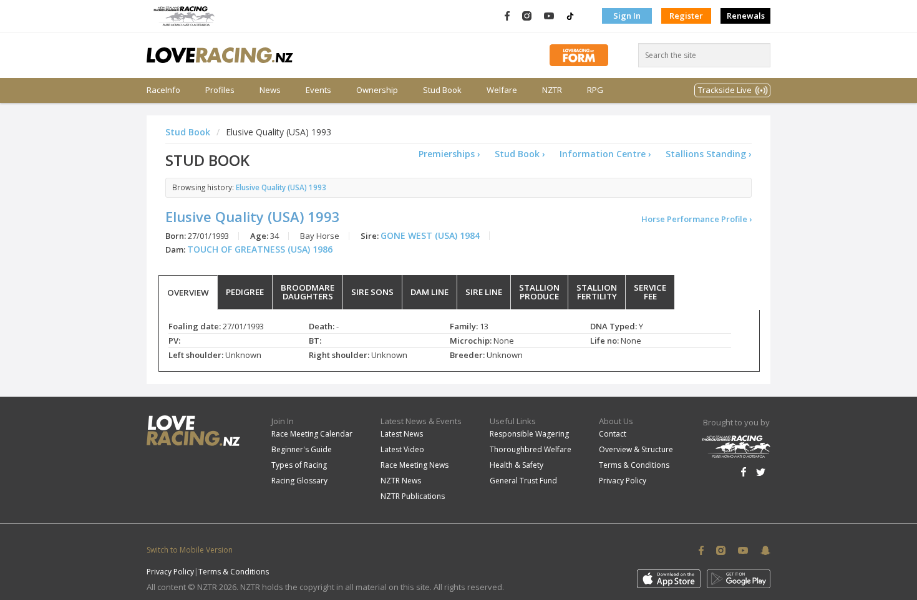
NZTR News (401, 480)
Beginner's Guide (301, 449)
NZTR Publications (413, 496)
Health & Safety (516, 465)
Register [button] (686, 15)
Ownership (377, 90)
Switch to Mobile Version (190, 549)
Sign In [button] (627, 15)
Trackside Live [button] (725, 89)
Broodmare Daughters (307, 292)
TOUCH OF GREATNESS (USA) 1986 (259, 249)
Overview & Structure (636, 449)
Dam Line (429, 292)
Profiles (220, 90)
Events (318, 90)
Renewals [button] (746, 15)
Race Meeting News (415, 465)
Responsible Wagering (529, 433)
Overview (188, 292)
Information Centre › (605, 154)
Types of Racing (299, 465)
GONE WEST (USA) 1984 (430, 235)
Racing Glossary (299, 480)
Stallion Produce (539, 292)
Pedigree (245, 292)
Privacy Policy (622, 480)
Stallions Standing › (709, 154)
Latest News (402, 433)
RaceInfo (163, 90)
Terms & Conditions (634, 465)
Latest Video (402, 449)
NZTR (552, 90)
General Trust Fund (523, 480)
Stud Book (442, 90)
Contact (612, 433)
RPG (595, 90)
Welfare (502, 90)
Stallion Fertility (596, 292)
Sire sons (372, 292)
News (270, 90)
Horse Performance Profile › (696, 219)
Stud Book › (520, 154)
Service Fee (650, 292)
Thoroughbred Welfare (530, 449)
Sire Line (483, 292)
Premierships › (449, 154)
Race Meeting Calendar (311, 433)
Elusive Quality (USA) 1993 (281, 187)
